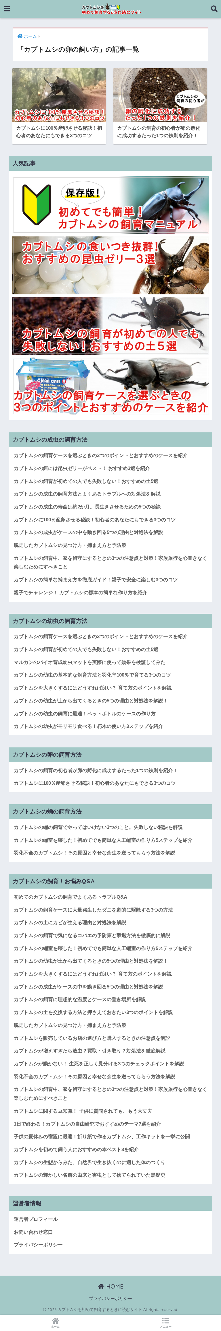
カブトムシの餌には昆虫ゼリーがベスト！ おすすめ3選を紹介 (82, 468)
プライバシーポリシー (38, 1245)
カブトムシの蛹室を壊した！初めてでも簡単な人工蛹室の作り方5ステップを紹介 (103, 840)
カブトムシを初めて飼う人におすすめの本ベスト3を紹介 (76, 1149)
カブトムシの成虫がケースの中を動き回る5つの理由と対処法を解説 (88, 532)
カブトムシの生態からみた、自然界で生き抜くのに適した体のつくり (89, 1162)
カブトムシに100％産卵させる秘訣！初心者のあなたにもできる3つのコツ (95, 519)
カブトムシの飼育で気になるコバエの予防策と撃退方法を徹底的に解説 (92, 935)
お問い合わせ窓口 (33, 1232)
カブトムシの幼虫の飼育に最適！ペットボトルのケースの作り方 (85, 713)
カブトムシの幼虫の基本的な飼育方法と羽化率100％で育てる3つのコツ (92, 675)
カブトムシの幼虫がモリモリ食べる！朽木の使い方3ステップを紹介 (88, 726)
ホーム (55, 1326)
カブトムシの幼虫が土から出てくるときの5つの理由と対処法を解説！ (91, 701)
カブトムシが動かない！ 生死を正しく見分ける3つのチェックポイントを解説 (99, 1063)
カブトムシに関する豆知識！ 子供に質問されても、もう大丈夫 (83, 1111)
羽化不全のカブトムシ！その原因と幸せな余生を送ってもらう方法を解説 (94, 853)
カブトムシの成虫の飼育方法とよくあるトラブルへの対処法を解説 (87, 494)
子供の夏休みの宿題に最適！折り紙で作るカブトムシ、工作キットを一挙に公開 (102, 1136)
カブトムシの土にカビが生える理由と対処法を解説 (70, 922)
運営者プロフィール (36, 1219)
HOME (113, 1286)
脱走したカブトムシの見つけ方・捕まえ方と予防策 (70, 545)
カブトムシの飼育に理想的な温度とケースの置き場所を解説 (80, 999)
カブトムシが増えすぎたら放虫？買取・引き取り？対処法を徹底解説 (89, 1051)
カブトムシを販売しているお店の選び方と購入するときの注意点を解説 (92, 1038)
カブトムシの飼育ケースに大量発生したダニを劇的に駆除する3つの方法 (93, 910)
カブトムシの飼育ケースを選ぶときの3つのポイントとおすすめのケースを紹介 (101, 455)
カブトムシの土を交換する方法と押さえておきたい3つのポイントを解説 (93, 1012)
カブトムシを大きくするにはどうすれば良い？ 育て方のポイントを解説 (93, 688)
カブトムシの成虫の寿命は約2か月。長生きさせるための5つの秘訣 (87, 507)
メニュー (166, 1326)
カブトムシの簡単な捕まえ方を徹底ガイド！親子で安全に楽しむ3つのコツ (96, 579)
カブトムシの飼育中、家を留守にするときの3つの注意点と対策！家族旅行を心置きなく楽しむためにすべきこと (110, 562)
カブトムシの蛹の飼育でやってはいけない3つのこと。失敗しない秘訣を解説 (98, 827)
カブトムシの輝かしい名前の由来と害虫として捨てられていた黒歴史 (89, 1175)
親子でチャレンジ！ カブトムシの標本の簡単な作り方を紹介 (80, 592)
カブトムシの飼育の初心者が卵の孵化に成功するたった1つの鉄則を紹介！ (96, 770)
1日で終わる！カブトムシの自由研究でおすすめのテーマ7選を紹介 (87, 1124)
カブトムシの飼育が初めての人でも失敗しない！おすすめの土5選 (86, 481)
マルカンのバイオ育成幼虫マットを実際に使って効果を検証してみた (89, 662)
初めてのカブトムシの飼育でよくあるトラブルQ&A (70, 897)
